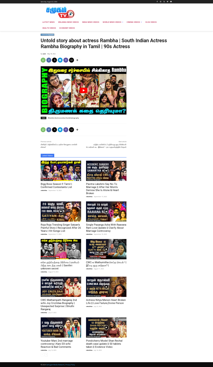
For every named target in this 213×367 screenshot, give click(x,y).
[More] (77, 60)
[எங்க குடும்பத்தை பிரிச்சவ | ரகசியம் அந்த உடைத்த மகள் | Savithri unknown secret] (61, 249)
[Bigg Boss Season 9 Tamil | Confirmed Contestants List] (61, 171)
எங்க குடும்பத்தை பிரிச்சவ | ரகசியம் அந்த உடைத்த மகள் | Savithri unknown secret (60, 265)
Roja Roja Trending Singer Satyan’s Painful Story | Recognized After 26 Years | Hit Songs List (61, 227)
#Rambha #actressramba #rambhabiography (63, 118)
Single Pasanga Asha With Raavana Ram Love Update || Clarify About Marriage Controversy (106, 227)
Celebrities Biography (47, 35)
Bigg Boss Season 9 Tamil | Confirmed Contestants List (56, 186)
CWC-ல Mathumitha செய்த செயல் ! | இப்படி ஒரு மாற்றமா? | (106, 264)
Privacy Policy (70, 365)
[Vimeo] (167, 1)
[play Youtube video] (83, 90)
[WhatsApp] (43, 60)
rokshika (44, 190)
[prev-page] (42, 354)
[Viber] (65, 60)
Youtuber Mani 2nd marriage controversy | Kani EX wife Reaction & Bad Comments (57, 343)
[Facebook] (157, 1)
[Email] (71, 60)
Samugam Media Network (55, 365)
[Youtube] (170, 1)
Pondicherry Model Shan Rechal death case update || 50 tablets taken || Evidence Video (104, 343)
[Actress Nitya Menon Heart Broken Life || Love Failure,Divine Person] (106, 287)
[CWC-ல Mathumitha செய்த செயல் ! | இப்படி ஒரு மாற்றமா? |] (106, 249)
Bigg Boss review (46, 180)
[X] (164, 1)
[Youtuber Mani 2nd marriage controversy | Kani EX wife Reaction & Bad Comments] (61, 327)
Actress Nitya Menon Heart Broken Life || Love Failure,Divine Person (106, 302)
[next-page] (46, 354)
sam (44, 54)
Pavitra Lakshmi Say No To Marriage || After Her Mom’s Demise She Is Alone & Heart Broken (102, 189)
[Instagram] (160, 1)
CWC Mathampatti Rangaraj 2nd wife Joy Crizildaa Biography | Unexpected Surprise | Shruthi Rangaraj (59, 305)
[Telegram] (60, 60)
